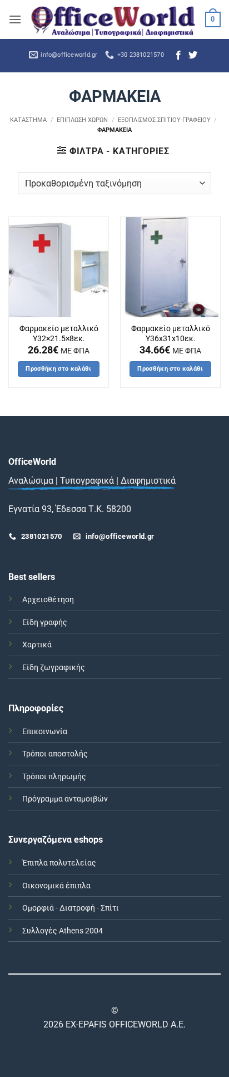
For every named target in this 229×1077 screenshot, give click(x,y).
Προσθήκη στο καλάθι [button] (58, 368)
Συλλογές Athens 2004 (62, 931)
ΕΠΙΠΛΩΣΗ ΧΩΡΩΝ (82, 120)
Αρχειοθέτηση (48, 599)
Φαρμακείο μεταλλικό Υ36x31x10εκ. (170, 333)
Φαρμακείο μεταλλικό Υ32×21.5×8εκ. (58, 333)
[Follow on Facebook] (178, 56)
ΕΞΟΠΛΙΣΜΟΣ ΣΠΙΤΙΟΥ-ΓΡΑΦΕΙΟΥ (164, 120)
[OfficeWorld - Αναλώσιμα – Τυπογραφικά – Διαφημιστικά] (113, 19)
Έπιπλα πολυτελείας (59, 863)
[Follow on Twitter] (192, 56)
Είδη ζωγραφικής (53, 667)
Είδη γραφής (44, 622)
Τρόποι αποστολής (55, 754)
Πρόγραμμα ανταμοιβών (65, 799)
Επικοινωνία (44, 731)
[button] (15, 19)
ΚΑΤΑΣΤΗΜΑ (28, 120)
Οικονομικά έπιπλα (56, 886)
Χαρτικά (37, 645)
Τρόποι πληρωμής (54, 776)
